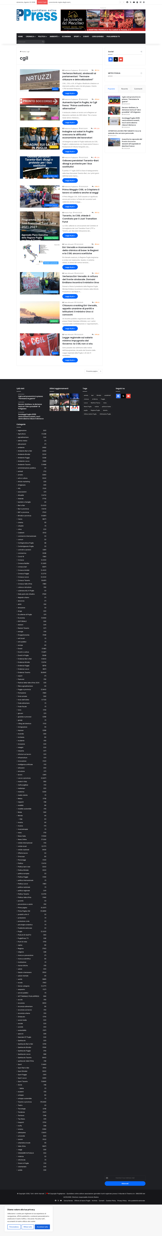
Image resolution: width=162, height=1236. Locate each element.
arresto (20, 475)
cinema (20, 522)
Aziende (20, 498)
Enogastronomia (23, 635)
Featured (21, 679)
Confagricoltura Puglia (26, 543)
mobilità (20, 805)
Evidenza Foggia (23, 665)
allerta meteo (22, 441)
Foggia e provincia (24, 689)
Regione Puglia (95, 410)
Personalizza (14, 1227)
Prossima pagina (91, 371)
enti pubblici (22, 642)
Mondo (20, 815)
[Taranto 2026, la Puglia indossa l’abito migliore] (74, 408)
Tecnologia (22, 1109)
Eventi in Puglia (23, 655)
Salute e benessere (25, 972)
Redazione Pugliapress (71, 70)
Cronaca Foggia (23, 573)
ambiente (21, 447)
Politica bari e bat (24, 867)
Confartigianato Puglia (26, 546)
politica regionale (24, 890)
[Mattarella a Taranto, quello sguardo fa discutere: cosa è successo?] (64, 396)
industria (21, 751)
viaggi (20, 1149)
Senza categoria (23, 986)
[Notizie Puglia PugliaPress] (37, 15)
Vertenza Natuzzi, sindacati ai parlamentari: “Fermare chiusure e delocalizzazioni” (79, 76)
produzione (22, 918)
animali (20, 471)
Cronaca (30, 36)
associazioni (22, 492)
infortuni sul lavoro (24, 754)
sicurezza (21, 1003)
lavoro (20, 775)
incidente (21, 740)
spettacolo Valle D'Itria (26, 1061)
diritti (19, 604)
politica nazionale (24, 887)
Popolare (111, 89)
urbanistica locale (24, 1143)
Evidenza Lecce (23, 669)
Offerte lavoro (23, 853)
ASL (19, 488)
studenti (21, 1092)
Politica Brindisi (23, 870)
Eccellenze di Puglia (25, 614)
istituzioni (21, 768)
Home (20, 36)
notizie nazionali (23, 850)
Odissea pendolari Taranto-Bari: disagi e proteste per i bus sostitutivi (80, 163)
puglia (86, 410)
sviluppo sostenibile (25, 1098)
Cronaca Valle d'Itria (25, 584)
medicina (21, 792)
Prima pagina (22, 907)
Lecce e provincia (24, 778)
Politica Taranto (23, 894)
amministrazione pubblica (27, 468)
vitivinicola (21, 1160)
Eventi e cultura (23, 652)
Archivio (94, 1200)
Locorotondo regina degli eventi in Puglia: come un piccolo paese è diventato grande (78, 2)
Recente (124, 89)
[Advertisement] (66, 1220)
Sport (76, 36)
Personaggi (22, 860)
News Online (22, 839)
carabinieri (107, 395)
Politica (41, 36)
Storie (20, 1085)
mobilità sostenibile (24, 809)
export (20, 676)
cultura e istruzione (24, 587)
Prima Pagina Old (24, 911)
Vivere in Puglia (23, 1163)
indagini (20, 747)
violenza (21, 1156)
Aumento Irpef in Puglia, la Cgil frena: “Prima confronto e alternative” (79, 105)
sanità (20, 979)
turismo (20, 1129)
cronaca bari (22, 567)
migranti (21, 802)
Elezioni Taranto (23, 628)
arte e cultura (22, 478)
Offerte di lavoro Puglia (82, 1200)
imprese (20, 730)
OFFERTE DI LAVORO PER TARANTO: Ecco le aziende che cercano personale (124, 132)
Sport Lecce (22, 1078)
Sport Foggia (22, 1074)
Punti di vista (22, 942)
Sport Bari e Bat (23, 1068)
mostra (20, 822)
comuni (20, 539)
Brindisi (99, 395)
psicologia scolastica (25, 925)
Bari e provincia (23, 509)
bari (92, 395)
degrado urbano (23, 597)
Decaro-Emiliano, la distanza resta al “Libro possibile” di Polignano (131, 109)
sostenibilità (22, 1030)
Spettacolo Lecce (24, 1054)
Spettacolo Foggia (24, 1051)
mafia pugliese (23, 785)
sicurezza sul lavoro (25, 1010)
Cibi (21, 819)
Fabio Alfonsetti (69, 244)
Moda (20, 812)
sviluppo (21, 1095)
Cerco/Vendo (98, 36)
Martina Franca (95, 403)
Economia (66, 36)
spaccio (20, 1034)
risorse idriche (23, 965)
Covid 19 (21, 556)
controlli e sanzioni (24, 550)
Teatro (20, 1105)
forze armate (22, 696)
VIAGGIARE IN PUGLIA (26, 1153)
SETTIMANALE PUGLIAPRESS (28, 996)
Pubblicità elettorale (25, 928)
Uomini (20, 1139)
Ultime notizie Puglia (90, 414)
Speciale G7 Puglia (24, 1037)
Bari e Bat (21, 505)
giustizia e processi (24, 717)
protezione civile (23, 921)
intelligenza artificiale (25, 764)
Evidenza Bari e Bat (25, 659)
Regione (21, 948)
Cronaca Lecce (23, 577)
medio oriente (23, 795)
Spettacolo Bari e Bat (25, 1044)
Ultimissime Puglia (105, 414)
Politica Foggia (23, 877)
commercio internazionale (27, 536)
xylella (20, 1170)
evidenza (95, 399)
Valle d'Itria (22, 1146)
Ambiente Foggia (24, 458)
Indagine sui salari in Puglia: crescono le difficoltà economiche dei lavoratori (78, 134)
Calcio (20, 519)
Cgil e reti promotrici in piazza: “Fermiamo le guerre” (131, 99)
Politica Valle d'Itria (24, 897)
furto (19, 710)
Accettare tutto (42, 1227)
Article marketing (24, 481)
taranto (105, 410)
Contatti (101, 1200)
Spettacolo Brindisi (24, 1047)
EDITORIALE (22, 621)
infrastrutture (22, 758)
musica (20, 826)
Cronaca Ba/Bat (23, 563)
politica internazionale (25, 880)
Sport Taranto (23, 1081)
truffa (20, 1126)
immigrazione (22, 727)
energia (20, 631)
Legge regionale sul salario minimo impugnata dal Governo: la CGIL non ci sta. (77, 340)
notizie (97, 406)
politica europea (23, 873)
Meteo (20, 798)
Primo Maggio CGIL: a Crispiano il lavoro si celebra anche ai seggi (80, 191)
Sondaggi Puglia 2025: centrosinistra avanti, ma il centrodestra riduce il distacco (131, 121)
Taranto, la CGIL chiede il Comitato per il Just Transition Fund (79, 218)
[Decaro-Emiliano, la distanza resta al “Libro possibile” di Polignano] (114, 110)
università (21, 1136)
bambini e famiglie (24, 502)
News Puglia (88, 406)
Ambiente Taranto (24, 464)
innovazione (22, 761)
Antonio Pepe (68, 212)
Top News (21, 1119)
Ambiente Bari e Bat (25, 451)
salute (20, 969)
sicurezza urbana (24, 1013)
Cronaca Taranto (24, 580)
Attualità (21, 495)
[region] (28, 1219)
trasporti (21, 1122)
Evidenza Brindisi (24, 662)
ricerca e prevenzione (25, 955)
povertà (20, 901)
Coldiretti (21, 533)
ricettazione (22, 962)
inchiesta (21, 737)
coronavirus (22, 553)
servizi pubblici (23, 993)
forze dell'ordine (23, 700)
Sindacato (21, 1017)
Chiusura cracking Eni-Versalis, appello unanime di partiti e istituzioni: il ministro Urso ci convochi (79, 310)
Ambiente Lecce (23, 461)
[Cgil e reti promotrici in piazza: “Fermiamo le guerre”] (114, 100)
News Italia (22, 836)
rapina (20, 945)
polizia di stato (106, 406)
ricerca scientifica (24, 959)
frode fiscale (22, 706)
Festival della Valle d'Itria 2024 (28, 683)
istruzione (21, 771)
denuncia (21, 601)
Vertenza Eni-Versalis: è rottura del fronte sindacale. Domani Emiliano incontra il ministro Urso (80, 279)
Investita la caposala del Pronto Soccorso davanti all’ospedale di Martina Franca (132, 142)
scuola (20, 982)
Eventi (86, 36)
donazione (21, 608)
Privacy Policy (122, 1200)
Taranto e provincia (25, 1102)
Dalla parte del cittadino (26, 594)
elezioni (20, 625)
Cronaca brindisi (23, 570)
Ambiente (54, 36)
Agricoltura (22, 434)
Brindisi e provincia (24, 516)
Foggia (103, 399)
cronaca (86, 399)
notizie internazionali (25, 843)
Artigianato (22, 485)
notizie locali (22, 846)
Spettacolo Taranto (25, 1057)
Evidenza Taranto (24, 672)
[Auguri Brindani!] (54, 408)
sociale (20, 1023)
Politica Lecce (23, 884)
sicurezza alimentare (25, 1006)
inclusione (21, 744)
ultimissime (22, 1132)
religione (21, 952)
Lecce (86, 403)
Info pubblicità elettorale (136, 1200)
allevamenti (22, 444)
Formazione (22, 693)
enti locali (21, 638)
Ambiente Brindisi (24, 454)
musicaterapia (23, 829)
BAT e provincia (23, 512)
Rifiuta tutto (28, 1227)
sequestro (21, 989)
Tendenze (21, 1112)
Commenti (138, 89)
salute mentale (23, 976)
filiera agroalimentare (25, 686)
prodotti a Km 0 (23, 914)
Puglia (20, 931)
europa (20, 645)
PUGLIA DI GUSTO (24, 935)
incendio (21, 734)
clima (20, 529)
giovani (20, 713)
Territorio (21, 1115)
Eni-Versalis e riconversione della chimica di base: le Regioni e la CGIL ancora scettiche (80, 250)
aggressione (22, 430)
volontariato (22, 1167)
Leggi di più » (70, 93)
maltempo (21, 788)
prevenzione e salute (25, 904)
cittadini (20, 526)
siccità (20, 999)
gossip (20, 720)
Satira (22, 1088)
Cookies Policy (111, 1200)
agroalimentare (23, 437)
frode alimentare (24, 703)
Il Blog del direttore (24, 723)
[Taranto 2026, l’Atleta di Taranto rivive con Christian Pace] (74, 396)
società (20, 1027)
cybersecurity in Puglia (26, 591)
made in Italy (22, 781)
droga (20, 611)
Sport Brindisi (22, 1071)
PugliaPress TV (113, 36)
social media (22, 1020)
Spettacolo (22, 1040)
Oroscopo (21, 856)
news (20, 832)
